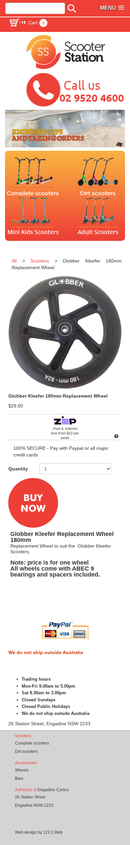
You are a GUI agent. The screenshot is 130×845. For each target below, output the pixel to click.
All (14, 260)
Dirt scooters (26, 751)
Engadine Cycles (53, 789)
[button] (28, 22)
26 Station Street (30, 797)
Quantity (18, 468)
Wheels (22, 770)
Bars (19, 778)
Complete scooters (32, 743)
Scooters (39, 260)
